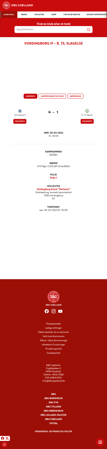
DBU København (53, 411)
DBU (53, 394)
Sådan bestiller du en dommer (53, 332)
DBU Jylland (53, 407)
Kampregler (75, 96)
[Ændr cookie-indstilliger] (4, 444)
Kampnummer (53, 152)
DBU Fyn (53, 403)
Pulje (53, 175)
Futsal (53, 423)
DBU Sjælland (53, 419)
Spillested (53, 186)
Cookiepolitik (53, 353)
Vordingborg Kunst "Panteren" (53, 189)
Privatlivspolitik (53, 349)
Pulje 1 (53, 178)
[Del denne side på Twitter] (7, 439)
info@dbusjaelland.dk (53, 381)
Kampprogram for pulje (52, 96)
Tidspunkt (53, 207)
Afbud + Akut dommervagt (53, 341)
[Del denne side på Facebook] (2, 439)
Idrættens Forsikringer (53, 345)
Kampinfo (30, 96)
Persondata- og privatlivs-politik (53, 432)
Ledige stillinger (53, 328)
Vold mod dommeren (53, 336)
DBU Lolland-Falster (53, 415)
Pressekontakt (53, 324)
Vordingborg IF (20, 115)
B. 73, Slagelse (87, 115)
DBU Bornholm (53, 398)
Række (53, 163)
